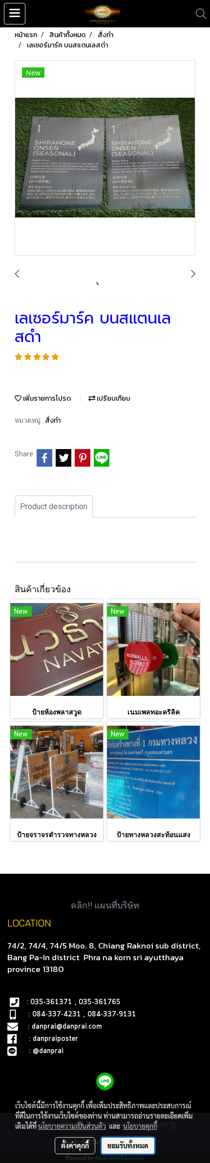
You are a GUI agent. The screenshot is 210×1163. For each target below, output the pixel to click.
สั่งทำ (53, 420)
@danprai (48, 1051)
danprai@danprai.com (67, 1027)
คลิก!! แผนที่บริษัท (105, 905)
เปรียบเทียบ (112, 398)
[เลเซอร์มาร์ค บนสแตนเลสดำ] (105, 158)
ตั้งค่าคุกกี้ (75, 1145)
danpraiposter (55, 1039)
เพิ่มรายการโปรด (46, 398)
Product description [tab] (53, 506)
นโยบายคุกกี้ (140, 1125)
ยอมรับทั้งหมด (127, 1145)
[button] (198, 13)
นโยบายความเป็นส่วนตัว (72, 1125)
